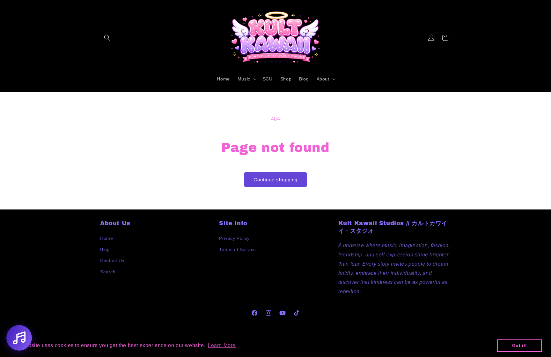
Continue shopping (275, 179)
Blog (105, 249)
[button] (107, 38)
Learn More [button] (222, 345)
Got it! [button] (519, 345)
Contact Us (112, 260)
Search (108, 271)
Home (106, 238)
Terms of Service (237, 249)
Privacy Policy (234, 238)
